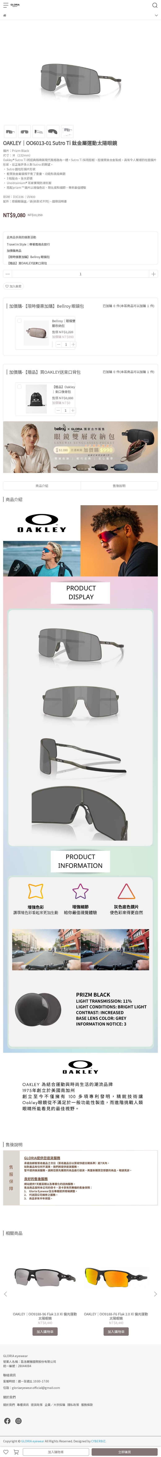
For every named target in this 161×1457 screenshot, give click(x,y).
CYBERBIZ (98, 1441)
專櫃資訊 (23, 1405)
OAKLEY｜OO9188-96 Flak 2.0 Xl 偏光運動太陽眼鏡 (45, 1316)
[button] (155, 1294)
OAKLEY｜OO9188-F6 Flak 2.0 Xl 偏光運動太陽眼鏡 (116, 1316)
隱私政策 (73, 1405)
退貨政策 (37, 1405)
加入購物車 (56, 1452)
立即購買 (124, 1452)
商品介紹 (42, 485)
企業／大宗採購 (55, 1405)
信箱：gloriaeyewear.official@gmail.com (31, 1388)
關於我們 (9, 1405)
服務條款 (87, 1405)
